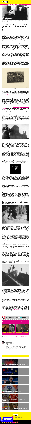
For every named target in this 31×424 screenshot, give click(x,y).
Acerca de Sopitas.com (18, 417)
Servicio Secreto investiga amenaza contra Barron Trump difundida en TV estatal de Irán (15, 382)
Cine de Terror (12, 336)
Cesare (26, 147)
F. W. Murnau (16, 309)
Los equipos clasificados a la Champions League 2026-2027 (12, 373)
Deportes (3, 363)
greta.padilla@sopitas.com (10, 343)
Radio (22, 4)
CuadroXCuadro (16, 336)
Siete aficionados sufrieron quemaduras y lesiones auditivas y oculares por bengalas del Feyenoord (15, 364)
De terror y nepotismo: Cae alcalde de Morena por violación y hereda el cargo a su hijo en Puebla (15, 409)
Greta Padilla (7, 29)
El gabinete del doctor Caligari (23, 336)
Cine (4, 336)
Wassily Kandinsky (6, 94)
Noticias (3, 407)
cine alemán (7, 336)
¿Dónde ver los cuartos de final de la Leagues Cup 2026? (11, 391)
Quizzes (14, 4)
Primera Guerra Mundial (24, 58)
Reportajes (10, 4)
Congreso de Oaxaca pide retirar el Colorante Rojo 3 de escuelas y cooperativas (13, 400)
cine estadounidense (15, 311)
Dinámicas (18, 4)
